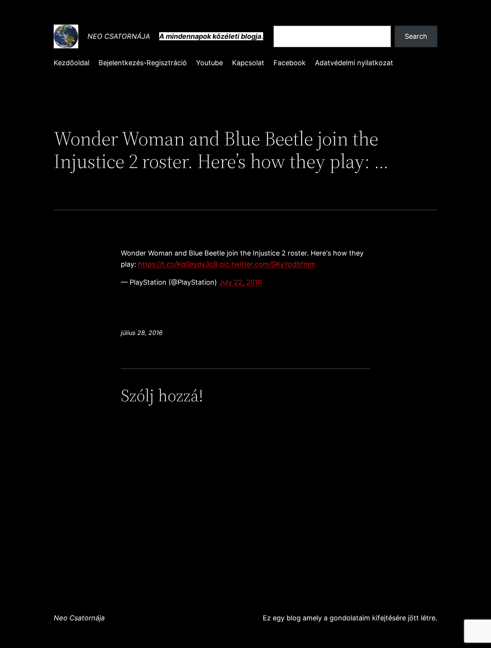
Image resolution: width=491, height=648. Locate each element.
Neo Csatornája (118, 36)
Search (416, 36)
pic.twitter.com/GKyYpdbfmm (268, 264)
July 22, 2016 (240, 282)
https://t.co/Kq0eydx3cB (178, 264)
